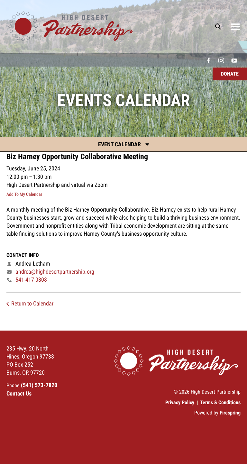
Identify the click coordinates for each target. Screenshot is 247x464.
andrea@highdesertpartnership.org (54, 271)
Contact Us (19, 393)
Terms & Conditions (220, 402)
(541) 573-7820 (39, 385)
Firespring (230, 413)
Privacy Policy (179, 402)
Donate (230, 74)
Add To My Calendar (24, 194)
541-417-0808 (31, 279)
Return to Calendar (32, 303)
